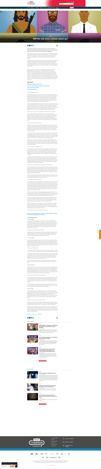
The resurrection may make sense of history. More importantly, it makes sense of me (48, 396)
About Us (53, 442)
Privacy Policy (54, 444)
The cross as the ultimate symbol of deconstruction (38, 85)
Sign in (47, 316)
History (33, 314)
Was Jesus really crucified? (33, 87)
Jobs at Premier (54, 441)
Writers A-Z (44, 449)
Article (40, 371)
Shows (40, 323)
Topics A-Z (41, 449)
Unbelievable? (39, 314)
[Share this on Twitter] (29, 45)
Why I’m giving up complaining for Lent (47, 373)
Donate (53, 439)
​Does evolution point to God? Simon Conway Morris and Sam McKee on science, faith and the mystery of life (47, 350)
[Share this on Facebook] (28, 45)
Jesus (36, 314)
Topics (50, 36)
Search (73, 4)
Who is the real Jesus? (32, 89)
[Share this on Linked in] (31, 45)
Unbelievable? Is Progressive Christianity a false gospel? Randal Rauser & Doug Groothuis (48, 326)
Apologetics (29, 314)
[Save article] (57, 45)
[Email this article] (33, 45)
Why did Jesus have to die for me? (34, 84)
